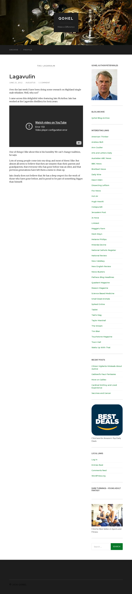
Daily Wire (96, 174)
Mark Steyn (97, 234)
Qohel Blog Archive (101, 118)
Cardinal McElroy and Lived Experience (104, 386)
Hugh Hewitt (98, 201)
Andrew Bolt (97, 142)
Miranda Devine (99, 245)
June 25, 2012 (16, 83)
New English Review (101, 266)
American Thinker (100, 137)
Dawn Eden (97, 180)
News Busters (98, 272)
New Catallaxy (98, 261)
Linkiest (95, 223)
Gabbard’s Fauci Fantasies (104, 374)
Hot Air (95, 196)
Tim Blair (96, 331)
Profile (27, 50)
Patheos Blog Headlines (103, 277)
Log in (94, 459)
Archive (13, 50)
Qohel (66, 18)
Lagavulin (22, 76)
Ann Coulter (97, 147)
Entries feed (97, 465)
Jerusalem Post (99, 212)
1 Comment (44, 83)
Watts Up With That (101, 347)
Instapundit (97, 207)
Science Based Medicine (103, 293)
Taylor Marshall (99, 320)
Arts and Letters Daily (102, 153)
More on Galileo (99, 380)
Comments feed (99, 470)
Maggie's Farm (98, 228)
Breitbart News (99, 169)
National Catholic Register (104, 250)
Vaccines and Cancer (101, 393)
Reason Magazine (100, 288)
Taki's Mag (96, 315)
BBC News (97, 164)
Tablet (95, 310)
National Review (99, 255)
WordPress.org (98, 476)
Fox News (96, 191)
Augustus (30, 83)
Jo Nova (95, 218)
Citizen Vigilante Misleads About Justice (107, 367)
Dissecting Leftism (100, 185)
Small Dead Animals (101, 299)
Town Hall (96, 342)
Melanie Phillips (99, 239)
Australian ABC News (101, 158)
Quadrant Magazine (101, 282)
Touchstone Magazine (102, 337)
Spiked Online (98, 304)
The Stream (97, 326)
